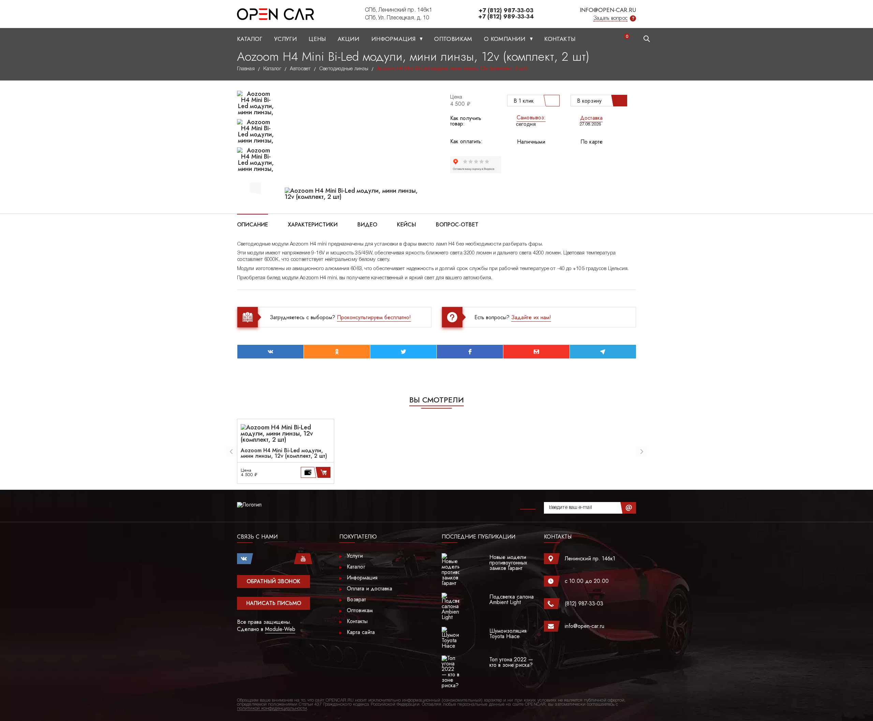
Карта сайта (361, 632)
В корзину (589, 101)
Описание (252, 224)
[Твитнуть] (403, 351)
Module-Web (280, 629)
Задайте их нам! (531, 317)
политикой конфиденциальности (272, 708)
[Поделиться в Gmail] (536, 351)
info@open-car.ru (608, 10)
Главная (246, 69)
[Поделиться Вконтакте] (270, 351)
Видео (367, 224)
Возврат (356, 599)
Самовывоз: (531, 117)
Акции (349, 39)
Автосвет (300, 69)
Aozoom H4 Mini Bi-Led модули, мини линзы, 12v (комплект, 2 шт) (284, 453)
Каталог (250, 39)
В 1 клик (524, 101)
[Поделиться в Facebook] (470, 351)
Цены (317, 39)
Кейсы (406, 224)
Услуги (285, 39)
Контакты (559, 39)
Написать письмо (273, 603)
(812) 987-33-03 (584, 603)
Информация (394, 39)
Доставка (591, 118)
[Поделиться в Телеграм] (603, 351)
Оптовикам (453, 39)
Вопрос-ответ (457, 224)
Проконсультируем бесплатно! (374, 317)
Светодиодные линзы (343, 69)
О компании (506, 39)
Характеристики (313, 224)
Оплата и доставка (369, 588)
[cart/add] (324, 472)
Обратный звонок (273, 581)
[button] (255, 187)
